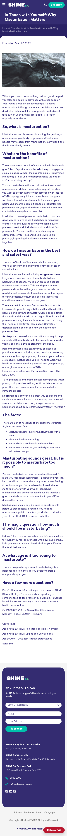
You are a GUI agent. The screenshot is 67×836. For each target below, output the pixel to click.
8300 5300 (15, 778)
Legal (39, 813)
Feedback (29, 813)
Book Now (56, 5)
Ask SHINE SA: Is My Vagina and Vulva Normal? (28, 634)
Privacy (18, 813)
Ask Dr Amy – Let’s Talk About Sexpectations (27, 639)
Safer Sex (7, 644)
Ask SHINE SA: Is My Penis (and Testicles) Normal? (30, 629)
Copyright (49, 813)
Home (5, 28)
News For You (18, 28)
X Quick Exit (54, 830)
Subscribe (16, 729)
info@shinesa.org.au (21, 784)
